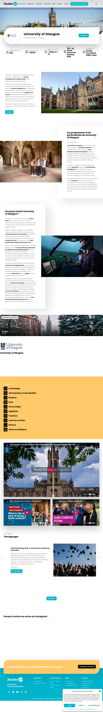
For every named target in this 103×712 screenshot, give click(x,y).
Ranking (69, 46)
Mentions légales (50, 698)
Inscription (83, 35)
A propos (85, 678)
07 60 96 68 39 (11, 684)
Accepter (69, 705)
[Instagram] (9, 692)
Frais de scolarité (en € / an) (53, 50)
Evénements (47, 4)
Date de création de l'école (14, 51)
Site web (9, 112)
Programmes (30, 4)
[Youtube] (17, 692)
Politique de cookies (73, 709)
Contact (66, 4)
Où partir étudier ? (55, 678)
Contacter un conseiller (79, 4)
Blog (54, 4)
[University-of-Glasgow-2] (72, 92)
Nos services (21, 4)
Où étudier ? (39, 4)
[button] (100, 691)
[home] (10, 4)
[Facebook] (13, 692)
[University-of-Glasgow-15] (72, 256)
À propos (59, 4)
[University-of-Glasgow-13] (31, 161)
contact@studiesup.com (15, 686)
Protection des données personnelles (87, 709)
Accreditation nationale (90, 49)
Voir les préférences (94, 705)
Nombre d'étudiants (34, 51)
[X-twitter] (21, 692)
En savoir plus (16, 571)
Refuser (81, 705)
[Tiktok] (26, 692)
